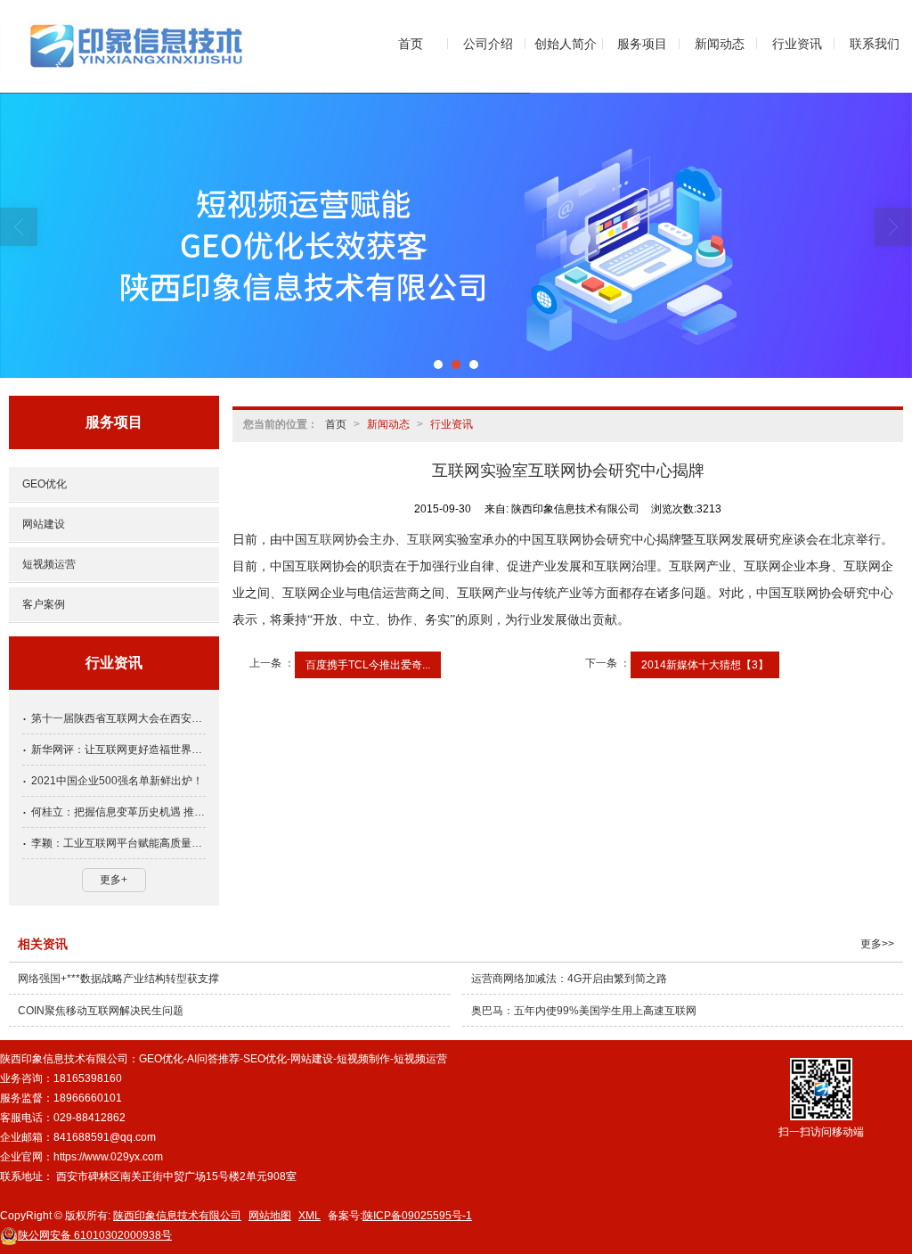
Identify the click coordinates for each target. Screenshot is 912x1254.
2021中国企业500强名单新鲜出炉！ (117, 781)
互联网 (326, 539)
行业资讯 (797, 44)
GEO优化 (44, 484)
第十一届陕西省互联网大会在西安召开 (118, 718)
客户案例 (43, 604)
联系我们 (875, 44)
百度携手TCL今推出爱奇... (367, 665)
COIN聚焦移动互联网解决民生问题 (100, 1010)
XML (309, 1215)
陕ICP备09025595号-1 (417, 1215)
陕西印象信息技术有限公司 (177, 1215)
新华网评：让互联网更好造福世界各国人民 (118, 749)
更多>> (877, 944)
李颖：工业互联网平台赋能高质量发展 (118, 843)
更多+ (113, 879)
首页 (410, 44)
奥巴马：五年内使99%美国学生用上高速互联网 (583, 1010)
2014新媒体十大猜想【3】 (705, 665)
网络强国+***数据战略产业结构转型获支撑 (118, 978)
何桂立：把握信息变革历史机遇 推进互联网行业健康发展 (118, 812)
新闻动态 (720, 44)
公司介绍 (488, 44)
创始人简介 (565, 44)
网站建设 (43, 524)
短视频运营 (49, 564)
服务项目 (642, 44)
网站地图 (269, 1215)
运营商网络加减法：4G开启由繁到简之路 (569, 978)
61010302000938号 (95, 1235)
